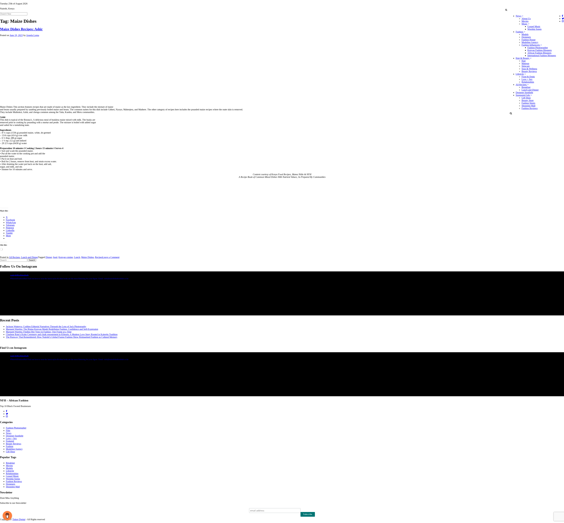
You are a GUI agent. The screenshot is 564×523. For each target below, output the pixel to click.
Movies (525, 21)
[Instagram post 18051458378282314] (46, 310)
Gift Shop (526, 98)
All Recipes (521, 84)
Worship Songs (534, 29)
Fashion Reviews (530, 108)
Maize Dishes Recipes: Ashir (21, 29)
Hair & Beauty (523, 58)
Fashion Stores (528, 103)
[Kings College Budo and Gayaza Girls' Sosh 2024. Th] (140, 310)
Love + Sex (527, 79)
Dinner (49, 257)
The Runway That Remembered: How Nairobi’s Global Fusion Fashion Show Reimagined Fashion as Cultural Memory (61, 337)
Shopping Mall (528, 105)
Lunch (77, 257)
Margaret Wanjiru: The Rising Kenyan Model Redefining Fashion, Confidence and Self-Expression (52, 329)
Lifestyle (520, 74)
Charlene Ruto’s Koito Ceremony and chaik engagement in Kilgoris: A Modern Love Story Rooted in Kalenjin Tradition (62, 334)
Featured (10, 441)
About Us (526, 18)
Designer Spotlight (524, 92)
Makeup (525, 63)
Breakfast (526, 87)
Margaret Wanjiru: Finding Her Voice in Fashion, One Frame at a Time (39, 332)
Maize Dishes (87, 257)
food (55, 257)
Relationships (528, 82)
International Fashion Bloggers (541, 55)
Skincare (526, 66)
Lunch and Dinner (530, 90)
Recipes (98, 257)
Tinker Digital (18, 519)
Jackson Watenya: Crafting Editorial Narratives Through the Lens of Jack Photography (46, 326)
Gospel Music (533, 26)
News (519, 16)
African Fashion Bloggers (539, 53)
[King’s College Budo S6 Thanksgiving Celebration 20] (423, 310)
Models (525, 34)
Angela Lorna (32, 35)
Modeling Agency (530, 42)
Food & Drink (528, 76)
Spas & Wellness (529, 68)
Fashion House (529, 39)
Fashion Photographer (537, 47)
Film (8, 430)
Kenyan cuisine (65, 257)
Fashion (520, 32)
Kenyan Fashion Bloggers (539, 50)
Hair (524, 61)
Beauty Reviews (529, 71)
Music (525, 24)
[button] (506, 10)
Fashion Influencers (531, 45)
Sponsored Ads (523, 95)
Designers (526, 37)
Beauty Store (528, 100)
